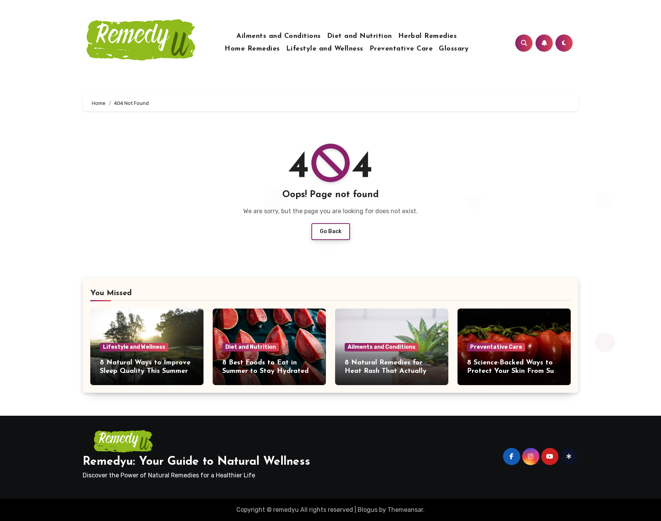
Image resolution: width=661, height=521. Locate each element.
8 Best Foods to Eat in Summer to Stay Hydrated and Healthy (265, 371)
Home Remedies (252, 49)
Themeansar (405, 509)
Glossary (454, 49)
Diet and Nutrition (359, 36)
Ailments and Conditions (278, 36)
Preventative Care (401, 49)
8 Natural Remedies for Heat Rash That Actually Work (386, 371)
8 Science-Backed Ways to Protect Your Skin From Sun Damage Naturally (512, 371)
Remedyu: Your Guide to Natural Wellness (196, 462)
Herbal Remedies (427, 36)
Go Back (331, 231)
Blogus (368, 509)
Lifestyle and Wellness (324, 49)
